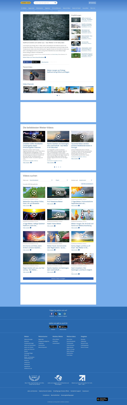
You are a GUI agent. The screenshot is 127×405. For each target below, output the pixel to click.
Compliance (46, 395)
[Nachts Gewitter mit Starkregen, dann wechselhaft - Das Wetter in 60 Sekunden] (58, 258)
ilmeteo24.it (27, 364)
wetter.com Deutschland (29, 345)
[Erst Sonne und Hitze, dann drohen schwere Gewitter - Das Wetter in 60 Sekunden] (34, 236)
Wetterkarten (42, 336)
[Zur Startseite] (25, 3)
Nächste (92, 90)
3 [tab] (58, 167)
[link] (23, 8)
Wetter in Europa (70, 349)
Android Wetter (56, 343)
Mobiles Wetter (58, 336)
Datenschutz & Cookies (45, 391)
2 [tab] (59, 95)
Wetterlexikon (70, 353)
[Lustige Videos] (44, 89)
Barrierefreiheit (55, 395)
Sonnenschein (41, 345)
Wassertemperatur (42, 347)
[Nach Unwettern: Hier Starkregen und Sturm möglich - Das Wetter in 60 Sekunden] (82, 258)
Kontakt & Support (76, 391)
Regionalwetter (70, 347)
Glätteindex (83, 341)
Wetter (26, 336)
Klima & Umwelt (84, 347)
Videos (24, 10)
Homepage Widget (28, 353)
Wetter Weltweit (70, 351)
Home (21, 10)
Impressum (85, 391)
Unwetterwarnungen (29, 343)
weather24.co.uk (28, 368)
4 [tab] (60, 167)
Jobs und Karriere (32, 391)
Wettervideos (71, 336)
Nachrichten (69, 339)
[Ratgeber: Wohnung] (58, 89)
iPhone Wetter (56, 339)
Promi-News (69, 355)
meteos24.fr (27, 362)
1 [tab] (57, 95)
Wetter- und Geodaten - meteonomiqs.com (29, 357)
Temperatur (41, 343)
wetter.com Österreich (29, 349)
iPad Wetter (55, 341)
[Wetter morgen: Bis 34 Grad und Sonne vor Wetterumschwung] (82, 214)
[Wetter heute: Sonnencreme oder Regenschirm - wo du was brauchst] (58, 236)
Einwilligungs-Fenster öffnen (61, 391)
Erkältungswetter (85, 345)
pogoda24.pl (27, 366)
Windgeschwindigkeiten (43, 341)
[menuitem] (23, 8)
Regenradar (41, 339)
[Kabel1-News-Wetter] (58, 214)
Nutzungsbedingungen (67, 395)
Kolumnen (26, 341)
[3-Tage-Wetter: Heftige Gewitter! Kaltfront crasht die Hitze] (34, 214)
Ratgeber (84, 336)
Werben (26, 351)
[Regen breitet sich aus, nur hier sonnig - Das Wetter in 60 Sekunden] (34, 258)
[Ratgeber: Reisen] (72, 89)
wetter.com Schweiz (28, 347)
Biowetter (83, 339)
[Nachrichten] (30, 89)
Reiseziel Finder (84, 343)
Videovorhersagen (28, 339)
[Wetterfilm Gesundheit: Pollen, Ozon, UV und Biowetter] (34, 192)
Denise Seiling (55, 54)
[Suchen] (55, 2)
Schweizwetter (70, 343)
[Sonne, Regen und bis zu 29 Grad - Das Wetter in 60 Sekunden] (82, 236)
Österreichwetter (70, 345)
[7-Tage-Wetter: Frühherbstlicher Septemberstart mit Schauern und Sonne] (82, 192)
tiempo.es (26, 360)
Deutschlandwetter (30, 10)
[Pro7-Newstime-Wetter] (58, 192)
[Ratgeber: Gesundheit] (86, 89)
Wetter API (26, 355)
